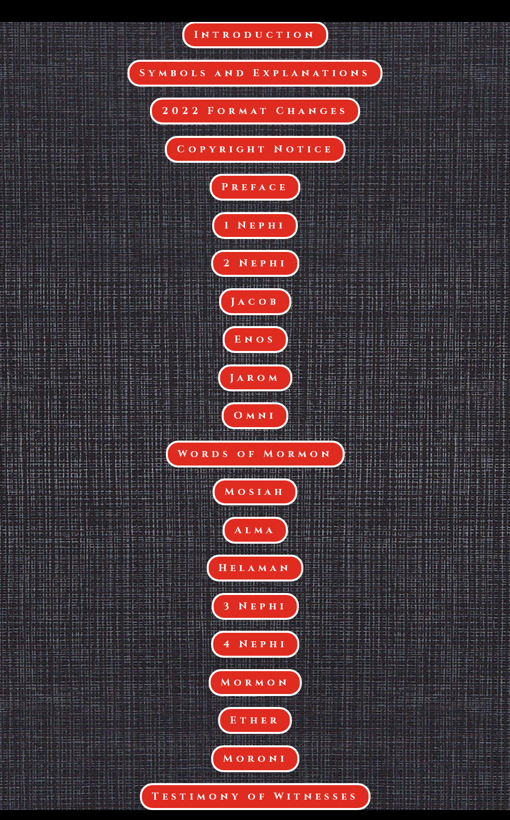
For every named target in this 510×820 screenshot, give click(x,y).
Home (476, 11)
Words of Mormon (255, 454)
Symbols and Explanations (255, 73)
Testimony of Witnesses (255, 796)
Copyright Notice (255, 149)
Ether (255, 720)
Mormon (255, 682)
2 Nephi (255, 263)
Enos (255, 339)
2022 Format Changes (255, 110)
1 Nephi (255, 225)
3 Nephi (255, 606)
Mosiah (255, 491)
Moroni (255, 758)
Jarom (255, 377)
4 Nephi (255, 644)
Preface (255, 187)
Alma (255, 530)
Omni (255, 415)
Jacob (255, 301)
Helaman (255, 568)
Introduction (255, 34)
